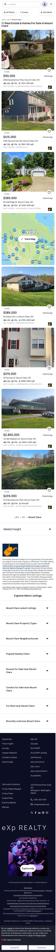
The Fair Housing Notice (34, 911)
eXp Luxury (35, 766)
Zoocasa (34, 744)
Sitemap (5, 807)
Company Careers (9, 757)
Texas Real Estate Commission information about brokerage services (28, 903)
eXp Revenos (36, 757)
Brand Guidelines (9, 803)
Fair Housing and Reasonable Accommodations (28, 895)
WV (23, 517)
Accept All (14, 948)
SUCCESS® (35, 748)
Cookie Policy (7, 798)
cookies (10, 928)
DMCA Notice (28, 888)
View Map (30, 239)
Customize (41, 948)
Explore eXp (7, 739)
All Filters (10, 12)
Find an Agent (7, 744)
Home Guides (7, 762)
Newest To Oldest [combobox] (25, 12)
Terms (30, 935)
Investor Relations (9, 753)
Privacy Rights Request (11, 789)
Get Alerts (47, 12)
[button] (28, 529)
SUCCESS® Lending (39, 753)
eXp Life (34, 739)
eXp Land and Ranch (39, 771)
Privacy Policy (7, 793)
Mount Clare (34, 517)
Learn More (33, 916)
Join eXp (5, 748)
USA (17, 517)
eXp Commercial (37, 762)
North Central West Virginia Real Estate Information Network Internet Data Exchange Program (26, 566)
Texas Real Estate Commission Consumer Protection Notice (28, 906)
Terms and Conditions (11, 784)
